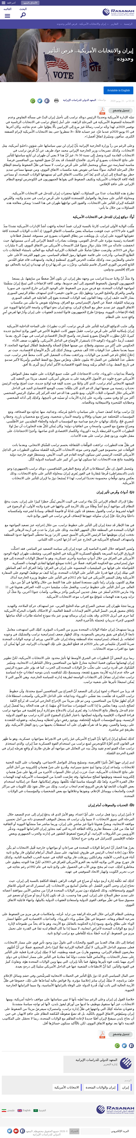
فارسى (11, 1110)
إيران (125, 1087)
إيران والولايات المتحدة (100, 1087)
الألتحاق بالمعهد (30, 3)
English (26, 1110)
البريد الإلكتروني (120, 1131)
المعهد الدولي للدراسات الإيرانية (84, 100)
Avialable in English (118, 90)
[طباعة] (56, 100)
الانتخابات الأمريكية (66, 1087)
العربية (42, 1110)
